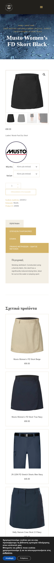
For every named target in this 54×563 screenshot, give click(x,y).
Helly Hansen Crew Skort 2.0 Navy (27, 532)
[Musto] (16, 152)
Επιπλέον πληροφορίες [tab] (21, 231)
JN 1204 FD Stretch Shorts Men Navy (27, 474)
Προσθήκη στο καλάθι (21, 192)
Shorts (47, 28)
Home (20, 25)
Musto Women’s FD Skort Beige (27, 359)
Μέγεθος (9, 167)
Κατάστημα (29, 25)
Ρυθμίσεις (24, 558)
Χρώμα (9, 176)
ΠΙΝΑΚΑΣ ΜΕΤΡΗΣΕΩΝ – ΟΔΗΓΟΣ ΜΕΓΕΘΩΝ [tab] (23, 248)
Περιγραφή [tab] (14, 224)
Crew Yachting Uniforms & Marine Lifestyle (22, 28)
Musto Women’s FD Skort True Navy (27, 417)
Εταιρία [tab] (13, 239)
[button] (44, 74)
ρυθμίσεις (7, 553)
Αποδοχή (9, 558)
